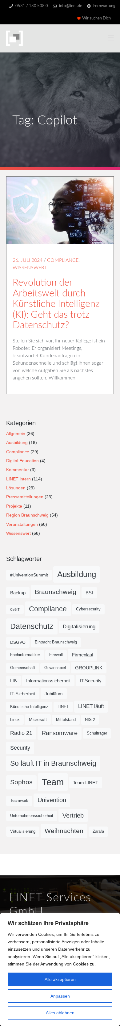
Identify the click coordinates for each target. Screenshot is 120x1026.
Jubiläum (54, 693)
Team (53, 782)
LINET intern (18, 478)
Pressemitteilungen (24, 496)
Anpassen (60, 996)
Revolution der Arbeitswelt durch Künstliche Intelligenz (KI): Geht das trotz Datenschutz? (56, 304)
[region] (60, 969)
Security (20, 748)
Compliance (62, 260)
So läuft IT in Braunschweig (53, 763)
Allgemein (15, 433)
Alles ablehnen (60, 1012)
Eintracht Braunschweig (56, 642)
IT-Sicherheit (22, 693)
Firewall (56, 655)
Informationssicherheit (48, 680)
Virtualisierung (22, 831)
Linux (15, 720)
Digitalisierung (79, 627)
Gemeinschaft (22, 668)
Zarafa (98, 831)
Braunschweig (55, 592)
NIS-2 (90, 720)
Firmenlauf (82, 654)
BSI (89, 592)
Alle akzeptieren (60, 979)
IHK (13, 680)
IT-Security (91, 680)
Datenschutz (32, 626)
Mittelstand (66, 720)
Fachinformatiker (25, 655)
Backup (18, 592)
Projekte (14, 506)
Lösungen (16, 487)
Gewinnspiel (55, 668)
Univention (52, 800)
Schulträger (97, 733)
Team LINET (85, 782)
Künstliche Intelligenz (29, 707)
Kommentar (17, 469)
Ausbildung (17, 442)
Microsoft (38, 719)
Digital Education (22, 460)
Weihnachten (64, 831)
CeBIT (15, 609)
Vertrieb (73, 815)
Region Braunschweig (27, 515)
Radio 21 (21, 733)
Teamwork (19, 800)
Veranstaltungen (22, 524)
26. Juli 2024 (27, 260)
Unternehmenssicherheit (31, 816)
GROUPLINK (88, 667)
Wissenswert (30, 267)
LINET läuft (91, 706)
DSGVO (18, 642)
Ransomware (60, 733)
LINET (63, 707)
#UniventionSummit (29, 574)
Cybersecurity (88, 609)
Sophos (21, 782)
